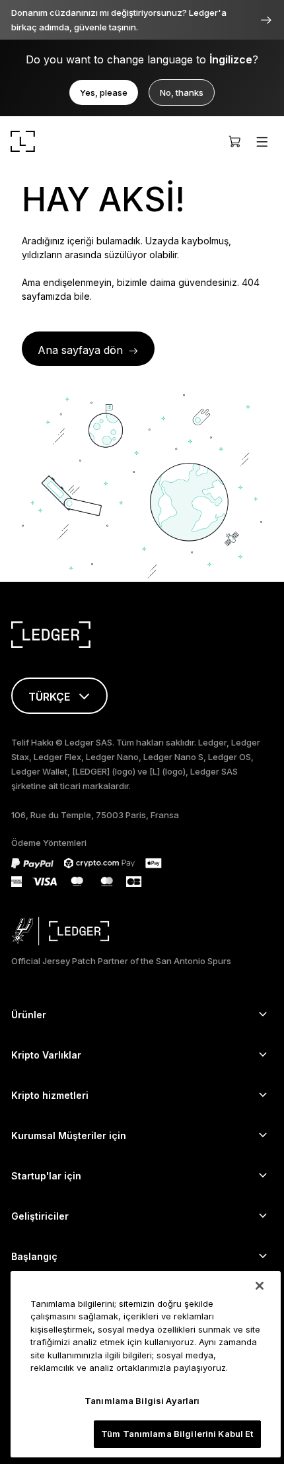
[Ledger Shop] (234, 141)
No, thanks (181, 92)
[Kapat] (259, 1285)
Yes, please (103, 92)
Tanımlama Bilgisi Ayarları (142, 1400)
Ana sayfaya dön (80, 350)
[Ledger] (23, 141)
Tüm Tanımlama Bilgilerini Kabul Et (177, 1433)
